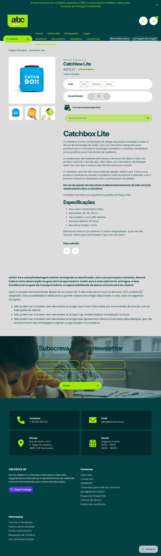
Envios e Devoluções (20, 530)
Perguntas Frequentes (92, 495)
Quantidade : (76, 96)
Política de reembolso (92, 504)
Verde (109, 84)
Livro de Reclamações (21, 539)
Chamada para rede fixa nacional (99, 487)
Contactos (86, 479)
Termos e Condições (21, 522)
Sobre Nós (86, 475)
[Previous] (66, 250)
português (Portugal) (144, 38)
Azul (84, 84)
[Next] (75, 250)
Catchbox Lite (37, 50)
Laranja (96, 84)
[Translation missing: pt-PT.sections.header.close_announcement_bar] (157, 4)
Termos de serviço (91, 500)
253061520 (86, 483)
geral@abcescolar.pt (92, 491)
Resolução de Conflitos (22, 535)
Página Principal (18, 50)
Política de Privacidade (22, 526)
